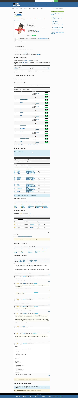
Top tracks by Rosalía (21, 144)
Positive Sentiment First (31, 260)
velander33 (31, 227)
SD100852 (18, 185)
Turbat (22, 248)
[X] (62, 396)
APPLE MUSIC (46, 92)
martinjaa (15, 252)
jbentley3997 (24, 306)
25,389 (39, 224)
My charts (15, 161)
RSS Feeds (43, 396)
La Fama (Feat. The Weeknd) (24, 99)
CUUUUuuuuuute (22, 128)
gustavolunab (37, 251)
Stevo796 (18, 184)
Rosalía (19, 15)
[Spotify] (60, 396)
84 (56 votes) (37, 93)
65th (38, 31)
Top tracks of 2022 (35, 144)
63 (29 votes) (37, 135)
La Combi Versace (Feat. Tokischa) (24, 138)
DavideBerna (24, 283)
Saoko (21, 92)
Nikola (15, 206)
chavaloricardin (25, 263)
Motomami (21, 118)
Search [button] (34, 8)
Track (20, 89)
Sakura (21, 141)
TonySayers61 (32, 224)
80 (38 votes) (37, 142)
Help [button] (17, 8)
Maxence (37, 207)
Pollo (29, 248)
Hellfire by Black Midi (55, 23)
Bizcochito (21, 112)
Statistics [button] (21, 8)
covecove (23, 207)
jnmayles (15, 205)
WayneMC (43, 251)
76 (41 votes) (37, 103)
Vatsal (16, 207)
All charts (15, 159)
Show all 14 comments (20, 260)
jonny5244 (18, 173)
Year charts (38, 159)
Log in (15, 390)
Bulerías (21, 102)
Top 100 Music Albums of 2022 (30, 171)
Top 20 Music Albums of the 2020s (30, 180)
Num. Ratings (28, 89)
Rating (24, 89)
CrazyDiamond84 (31, 206)
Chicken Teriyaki (22, 105)
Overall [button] (30, 8)
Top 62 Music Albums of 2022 (29, 191)
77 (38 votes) (37, 116)
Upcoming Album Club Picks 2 (30, 179)
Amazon (25, 53)
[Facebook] (59, 396)
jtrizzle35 (18, 172)
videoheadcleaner (19, 188)
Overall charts (28, 159)
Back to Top (39, 394)
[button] (34, 26)
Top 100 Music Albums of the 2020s (30, 172)
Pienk (36, 248)
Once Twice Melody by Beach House (57, 27)
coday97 (29, 207)
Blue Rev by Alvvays (55, 21)
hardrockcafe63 (44, 205)
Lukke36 (22, 206)
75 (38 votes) (37, 119)
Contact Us (30, 396)
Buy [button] (37, 8)
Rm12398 (24, 333)
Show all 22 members (38, 201)
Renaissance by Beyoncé (55, 30)
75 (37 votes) (37, 129)
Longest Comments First (35, 260)
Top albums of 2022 (29, 236)
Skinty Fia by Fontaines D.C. (56, 29)
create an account (22, 239)
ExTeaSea (18, 171)
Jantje (18, 180)
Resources (36, 396)
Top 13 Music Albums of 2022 (29, 184)
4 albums (26, 60)
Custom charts (44, 159)
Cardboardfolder (45, 248)
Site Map (49, 396)
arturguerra (24, 276)
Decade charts (34, 159)
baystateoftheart (45, 207)
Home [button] (13, 8)
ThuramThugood (25, 343)
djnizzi (30, 205)
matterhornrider (19, 177)
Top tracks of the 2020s (28, 144)
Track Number (16, 89)
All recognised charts (28, 161)
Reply (49, 274)
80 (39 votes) (37, 132)
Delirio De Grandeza (23, 125)
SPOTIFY (34, 35)
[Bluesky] (57, 396)
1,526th (36, 32)
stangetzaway (44, 206)
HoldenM (24, 299)
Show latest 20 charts (21, 159)
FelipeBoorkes (19, 178)
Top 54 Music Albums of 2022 (29, 177)
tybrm (29, 251)
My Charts (32, 195)
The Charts (25, 8)
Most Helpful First (24, 260)
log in (17, 239)
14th (35, 30)
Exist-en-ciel (32, 222)
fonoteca (23, 205)
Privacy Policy (24, 396)
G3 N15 (21, 115)
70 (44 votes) (37, 106)
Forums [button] (41, 8)
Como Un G (21, 131)
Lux (48, 68)
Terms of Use (18, 396)
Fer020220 (24, 326)
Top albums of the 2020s (22, 236)
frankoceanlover (37, 205)
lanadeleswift (30, 252)
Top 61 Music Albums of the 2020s (30, 178)
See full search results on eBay (43, 38)
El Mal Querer (24, 62)
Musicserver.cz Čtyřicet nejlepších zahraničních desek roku (30, 190)
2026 (14, 171)
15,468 (39, 222)
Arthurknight (25, 313)
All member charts (21, 161)
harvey (22, 252)
